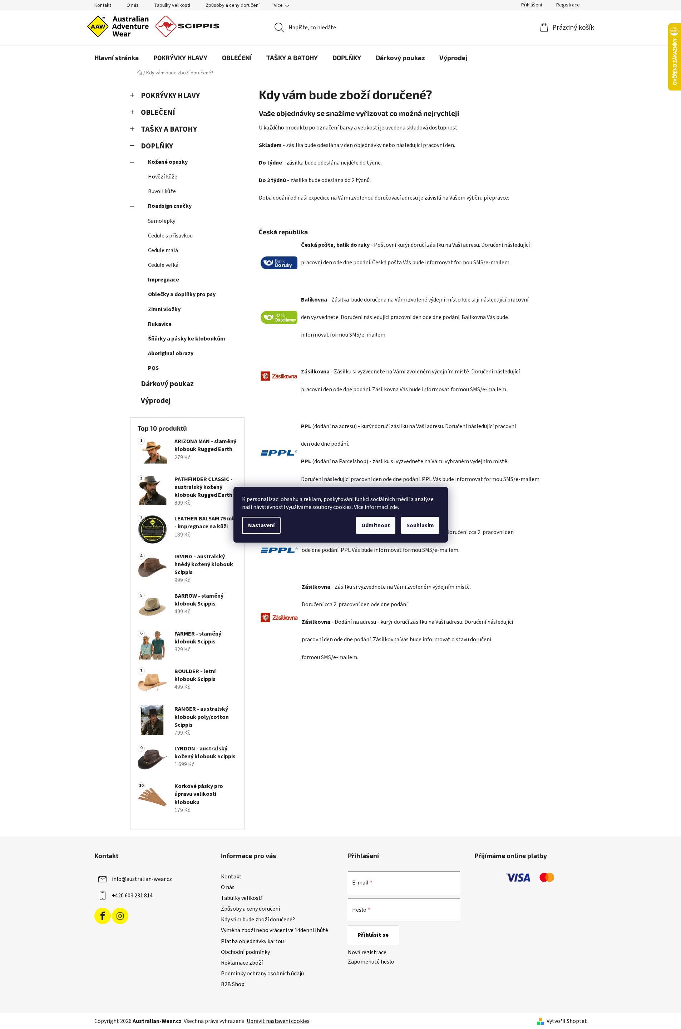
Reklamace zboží (242, 963)
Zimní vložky (164, 309)
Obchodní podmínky (245, 952)
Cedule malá (163, 250)
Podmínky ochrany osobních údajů (262, 973)
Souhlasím (420, 525)
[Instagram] (120, 916)
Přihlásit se (373, 935)
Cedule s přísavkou (170, 236)
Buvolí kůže (162, 191)
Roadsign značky (170, 206)
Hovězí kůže (162, 177)
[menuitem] (116, 57)
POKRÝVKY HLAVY (170, 95)
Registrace (568, 5)
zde (393, 507)
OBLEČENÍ (158, 112)
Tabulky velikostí (172, 5)
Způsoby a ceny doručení (233, 5)
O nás (133, 5)
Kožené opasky (168, 162)
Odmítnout (375, 525)
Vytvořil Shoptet (567, 1021)
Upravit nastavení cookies (278, 1021)
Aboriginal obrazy (170, 353)
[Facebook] (102, 916)
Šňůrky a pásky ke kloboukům (186, 339)
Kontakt (102, 5)
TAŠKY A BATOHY (169, 129)
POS (153, 368)
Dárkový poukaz (167, 384)
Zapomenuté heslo (371, 962)
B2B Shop (233, 984)
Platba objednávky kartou (252, 941)
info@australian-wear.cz (142, 879)
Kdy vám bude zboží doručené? (258, 919)
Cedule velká (163, 265)
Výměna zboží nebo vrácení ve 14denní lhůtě (274, 930)
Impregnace (163, 280)
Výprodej (156, 401)
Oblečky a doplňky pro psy (182, 294)
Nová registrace (367, 952)
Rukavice (160, 324)
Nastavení (261, 525)
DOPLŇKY (157, 146)
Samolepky (161, 221)
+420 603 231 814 (132, 896)
